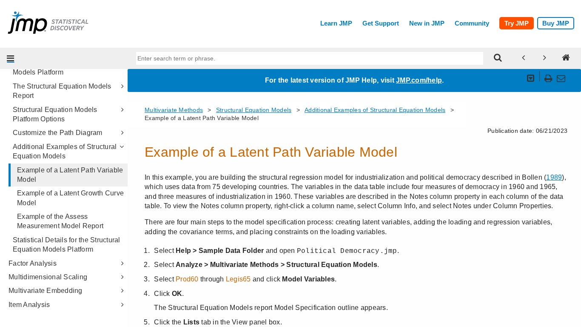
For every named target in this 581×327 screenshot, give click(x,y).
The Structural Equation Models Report (62, 91)
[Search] (498, 58)
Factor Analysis (33, 263)
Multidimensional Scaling (48, 277)
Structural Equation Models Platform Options (55, 114)
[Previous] (523, 58)
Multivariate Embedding (46, 290)
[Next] (544, 58)
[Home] (566, 58)
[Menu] (10, 58)
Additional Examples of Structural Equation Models (65, 151)
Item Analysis (29, 304)
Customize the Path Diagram (58, 132)
